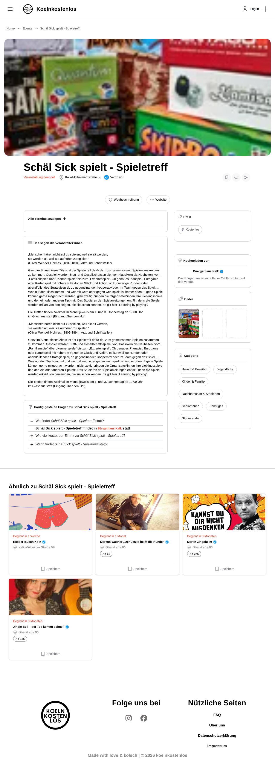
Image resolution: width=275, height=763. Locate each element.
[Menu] (10, 9)
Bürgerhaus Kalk (110, 428)
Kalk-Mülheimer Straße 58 (83, 177)
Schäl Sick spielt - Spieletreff (59, 28)
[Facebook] (144, 718)
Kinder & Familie (193, 381)
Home (10, 28)
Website (161, 200)
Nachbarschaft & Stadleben (201, 394)
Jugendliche (225, 369)
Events (27, 28)
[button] (265, 9)
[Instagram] (129, 718)
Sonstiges (216, 406)
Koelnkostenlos (56, 9)
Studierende (190, 418)
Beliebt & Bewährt (194, 369)
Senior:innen (190, 406)
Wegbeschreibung (126, 200)
